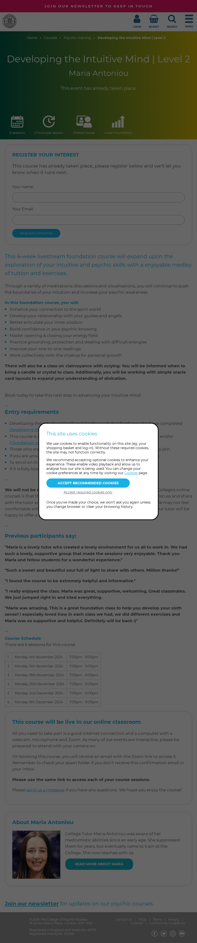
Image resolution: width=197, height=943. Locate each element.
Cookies (131, 473)
